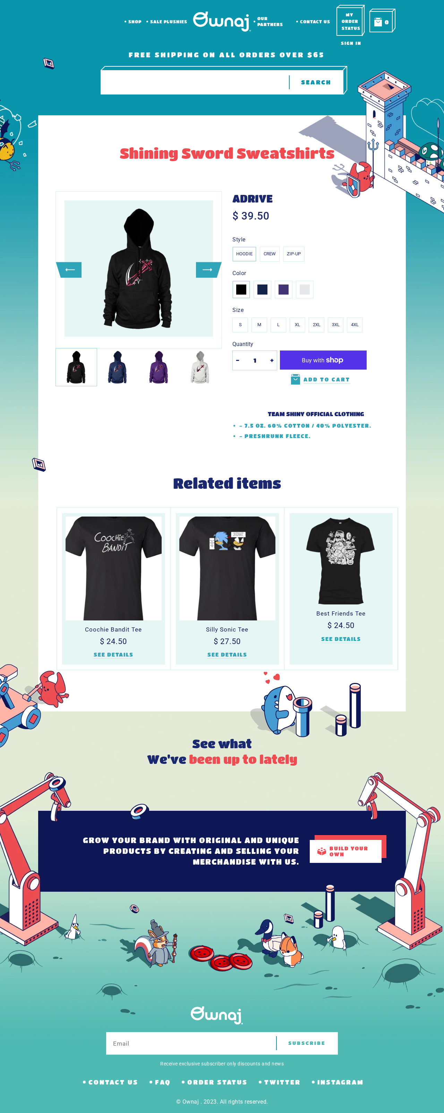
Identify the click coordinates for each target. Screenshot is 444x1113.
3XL (336, 324)
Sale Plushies (168, 21)
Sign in (351, 43)
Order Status (217, 1082)
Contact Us (315, 21)
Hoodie (244, 253)
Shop (135, 21)
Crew (270, 253)
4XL (355, 324)
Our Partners (270, 21)
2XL (317, 324)
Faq (163, 1082)
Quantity (242, 344)
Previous (69, 270)
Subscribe (307, 1043)
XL (297, 324)
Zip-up (294, 253)
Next (209, 270)
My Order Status (351, 21)
